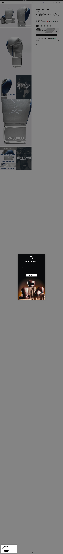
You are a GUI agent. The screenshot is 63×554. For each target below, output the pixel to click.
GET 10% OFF (31, 275)
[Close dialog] (44, 255)
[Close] (16, 545)
